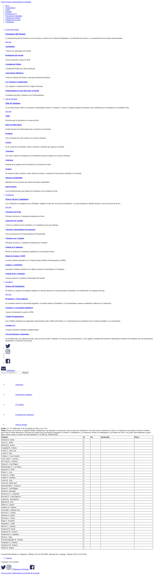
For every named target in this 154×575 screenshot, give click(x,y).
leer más (8, 42)
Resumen (9, 133)
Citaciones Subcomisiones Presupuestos (20, 229)
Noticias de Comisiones (14, 247)
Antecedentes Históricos (14, 73)
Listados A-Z (10, 325)
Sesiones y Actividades (13, 265)
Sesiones (8, 169)
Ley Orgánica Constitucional (16, 82)
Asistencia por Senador (14, 221)
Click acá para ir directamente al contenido (16, 2)
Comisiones (9, 195)
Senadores (9, 282)
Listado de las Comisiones (15, 274)
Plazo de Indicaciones (13, 125)
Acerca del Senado (12, 29)
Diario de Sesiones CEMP (15, 256)
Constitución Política (13, 64)
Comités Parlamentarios (14, 316)
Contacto (8, 558)
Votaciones (9, 151)
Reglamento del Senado (14, 55)
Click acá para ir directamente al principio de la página (20, 573)
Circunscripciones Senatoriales (17, 334)
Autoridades (10, 46)
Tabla (7, 116)
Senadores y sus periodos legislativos (19, 308)
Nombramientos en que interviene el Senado (22, 91)
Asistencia (9, 160)
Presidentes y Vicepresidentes (16, 299)
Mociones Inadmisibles (14, 178)
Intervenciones (11, 187)
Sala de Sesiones (11, 99)
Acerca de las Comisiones (17, 199)
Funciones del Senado (15, 34)
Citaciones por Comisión (14, 238)
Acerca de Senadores (14, 286)
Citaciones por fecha (13, 212)
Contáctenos (10, 370)
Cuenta (8, 142)
